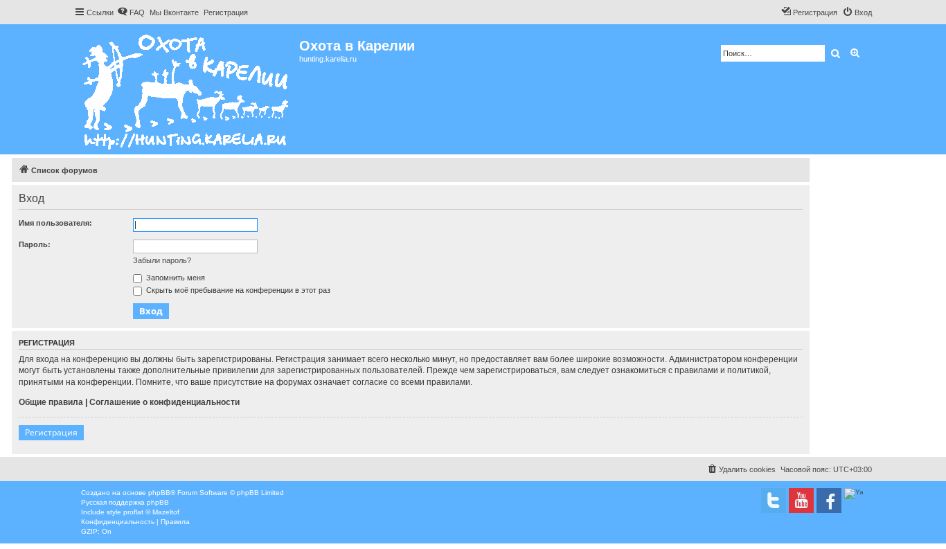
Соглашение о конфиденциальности (164, 402)
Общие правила (51, 402)
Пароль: (35, 244)
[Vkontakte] (773, 500)
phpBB (159, 492)
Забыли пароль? (162, 260)
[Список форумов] (186, 89)
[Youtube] (801, 500)
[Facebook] (828, 500)
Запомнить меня (174, 277)
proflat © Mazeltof (151, 512)
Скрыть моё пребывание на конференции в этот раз (237, 290)
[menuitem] (131, 12)
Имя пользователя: (55, 223)
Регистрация (51, 432)
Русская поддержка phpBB (125, 502)
